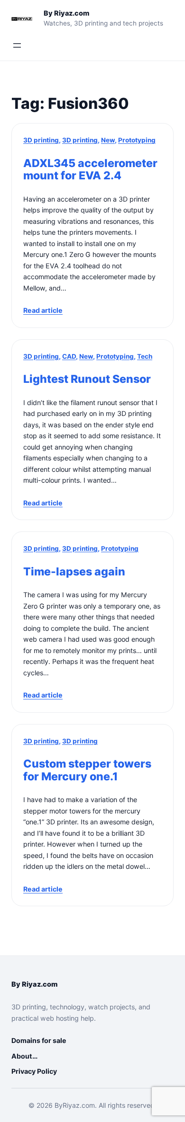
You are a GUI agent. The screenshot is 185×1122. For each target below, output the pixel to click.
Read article (43, 310)
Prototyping (137, 140)
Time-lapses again (74, 571)
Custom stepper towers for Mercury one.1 (87, 770)
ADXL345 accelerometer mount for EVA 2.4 (90, 169)
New (108, 140)
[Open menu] (17, 45)
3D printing (41, 140)
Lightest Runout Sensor (87, 379)
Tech (144, 356)
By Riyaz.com (66, 13)
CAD (69, 356)
